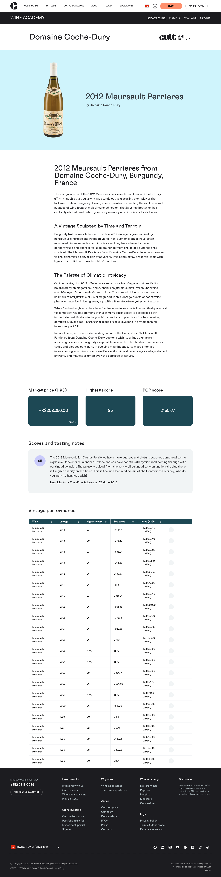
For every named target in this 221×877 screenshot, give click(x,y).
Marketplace (196, 6)
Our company (109, 807)
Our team (107, 812)
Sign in (66, 829)
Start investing (71, 810)
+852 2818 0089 (22, 784)
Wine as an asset (111, 786)
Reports (205, 18)
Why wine (51, 6)
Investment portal (73, 825)
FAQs (104, 820)
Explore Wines (156, 18)
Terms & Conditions (152, 825)
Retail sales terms (151, 829)
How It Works (30, 6)
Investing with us (73, 786)
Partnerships (109, 816)
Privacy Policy (148, 820)
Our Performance (74, 6)
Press (104, 825)
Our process (70, 790)
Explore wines (149, 786)
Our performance (73, 816)
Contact (106, 829)
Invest (171, 6)
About (95, 6)
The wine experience (114, 790)
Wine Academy (149, 779)
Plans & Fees (70, 799)
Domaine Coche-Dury (69, 37)
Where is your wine (74, 794)
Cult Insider (147, 803)
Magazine (190, 18)
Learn (109, 6)
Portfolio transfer (73, 820)
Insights (174, 18)
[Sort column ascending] (51, 521)
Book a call (126, 6)
